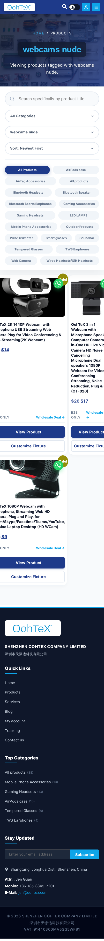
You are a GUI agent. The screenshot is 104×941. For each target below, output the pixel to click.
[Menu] (96, 7)
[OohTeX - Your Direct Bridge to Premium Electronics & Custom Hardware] (19, 7)
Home (38, 33)
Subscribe (84, 854)
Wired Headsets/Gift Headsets (69, 260)
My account (15, 721)
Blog (9, 711)
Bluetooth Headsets (28, 192)
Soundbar (87, 238)
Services (12, 701)
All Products (27, 170)
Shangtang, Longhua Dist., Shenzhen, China (48, 869)
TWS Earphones (77, 249)
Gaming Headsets (30, 215)
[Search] (64, 7)
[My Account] (86, 7)
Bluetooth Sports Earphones (30, 204)
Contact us (14, 740)
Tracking (12, 730)
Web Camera (21, 260)
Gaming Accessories (79, 204)
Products (13, 692)
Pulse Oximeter (21, 238)
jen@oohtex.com (32, 892)
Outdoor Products (79, 227)
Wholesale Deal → (50, 417)
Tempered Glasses (29, 249)
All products (79, 181)
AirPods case (76, 170)
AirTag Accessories (30, 181)
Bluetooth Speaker (77, 192)
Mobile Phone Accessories (31, 227)
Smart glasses (56, 238)
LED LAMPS (78, 215)
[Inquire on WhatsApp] (58, 283)
